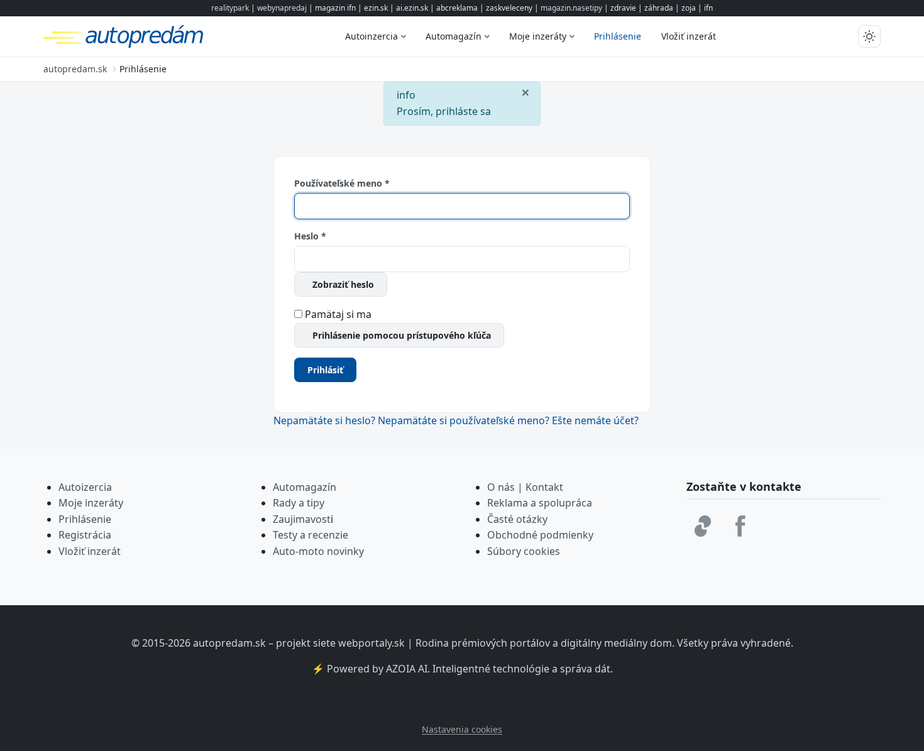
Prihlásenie (617, 36)
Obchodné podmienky (540, 535)
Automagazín (453, 36)
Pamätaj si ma (338, 314)
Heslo (310, 236)
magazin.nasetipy (571, 8)
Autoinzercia (371, 36)
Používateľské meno (342, 183)
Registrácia (84, 535)
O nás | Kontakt (525, 487)
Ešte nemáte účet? (595, 420)
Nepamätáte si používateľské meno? (465, 420)
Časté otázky (517, 519)
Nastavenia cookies (462, 729)
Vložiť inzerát (688, 36)
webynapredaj (282, 8)
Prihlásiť (325, 370)
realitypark (230, 8)
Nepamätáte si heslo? (325, 420)
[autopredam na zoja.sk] (702, 526)
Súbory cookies (523, 551)
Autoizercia (85, 487)
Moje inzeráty (537, 36)
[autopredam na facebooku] (740, 526)
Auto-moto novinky (318, 551)
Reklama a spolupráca (539, 503)
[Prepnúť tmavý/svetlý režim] (869, 36)
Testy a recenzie (310, 535)
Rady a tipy (298, 503)
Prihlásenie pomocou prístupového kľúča (401, 335)
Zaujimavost (302, 519)
